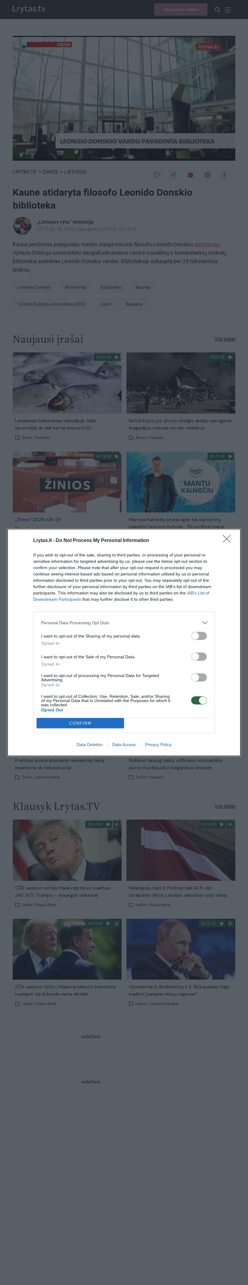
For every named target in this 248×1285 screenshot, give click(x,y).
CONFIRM (80, 723)
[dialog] (124, 642)
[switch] (199, 636)
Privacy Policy (158, 744)
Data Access (124, 744)
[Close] (228, 540)
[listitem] (124, 622)
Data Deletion (90, 744)
